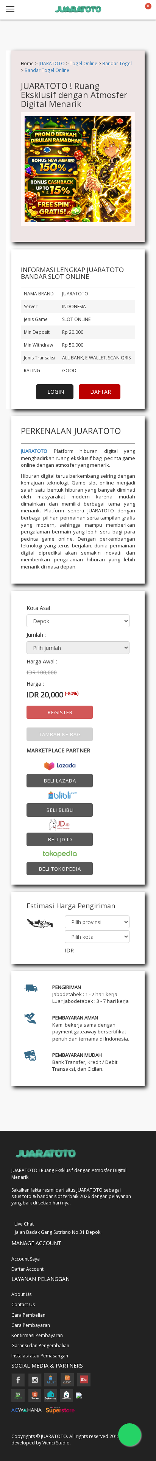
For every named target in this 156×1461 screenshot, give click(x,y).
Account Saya (25, 1259)
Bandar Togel (117, 63)
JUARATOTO (52, 63)
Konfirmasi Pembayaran (37, 1335)
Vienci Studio (56, 1443)
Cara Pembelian (28, 1315)
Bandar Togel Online (47, 70)
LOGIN (55, 391)
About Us (21, 1294)
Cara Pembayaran (30, 1325)
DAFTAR (100, 391)
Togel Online (83, 63)
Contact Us (23, 1304)
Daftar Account (27, 1269)
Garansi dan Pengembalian (40, 1345)
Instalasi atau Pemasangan (39, 1355)
